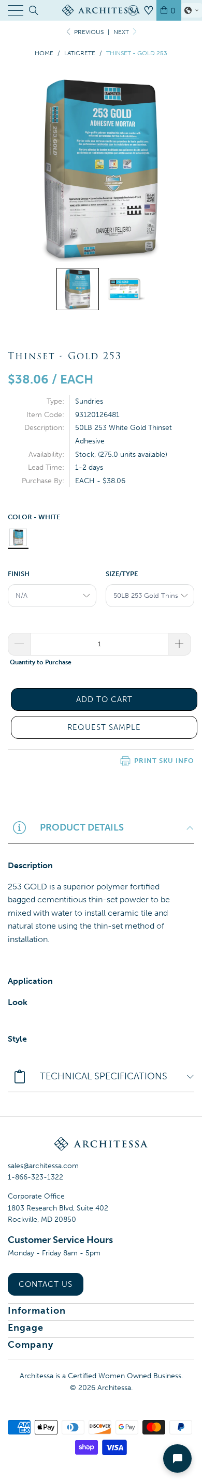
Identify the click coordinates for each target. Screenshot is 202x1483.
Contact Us (46, 1284)
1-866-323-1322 (35, 1177)
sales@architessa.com (43, 1165)
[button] (191, 10)
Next (122, 32)
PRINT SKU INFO (164, 760)
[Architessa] (101, 10)
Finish (19, 574)
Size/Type (122, 574)
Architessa (114, 1387)
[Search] (32, 10)
